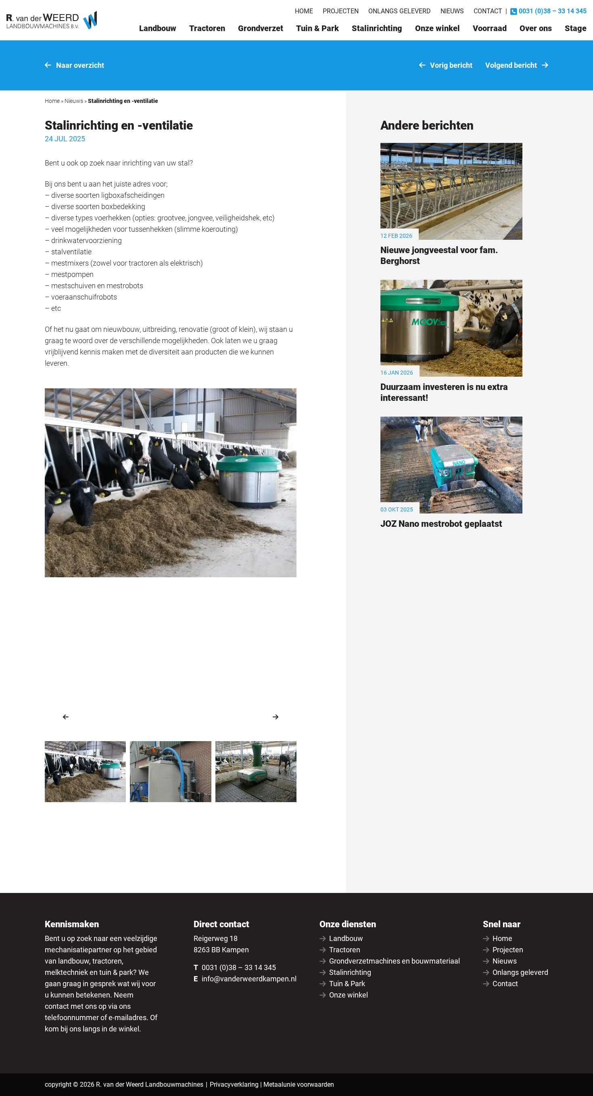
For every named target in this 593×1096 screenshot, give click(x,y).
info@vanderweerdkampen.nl (249, 978)
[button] (66, 717)
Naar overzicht (79, 65)
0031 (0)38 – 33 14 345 (239, 967)
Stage (576, 28)
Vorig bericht (450, 65)
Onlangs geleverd (399, 11)
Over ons (536, 28)
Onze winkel (437, 28)
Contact (488, 11)
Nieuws (452, 11)
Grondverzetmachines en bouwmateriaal (394, 961)
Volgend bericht (512, 65)
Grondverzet (260, 28)
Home (304, 11)
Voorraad (490, 28)
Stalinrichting (377, 28)
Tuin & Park (317, 28)
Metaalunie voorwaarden (298, 1084)
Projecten (341, 11)
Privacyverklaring (234, 1084)
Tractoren (207, 28)
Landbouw (157, 28)
